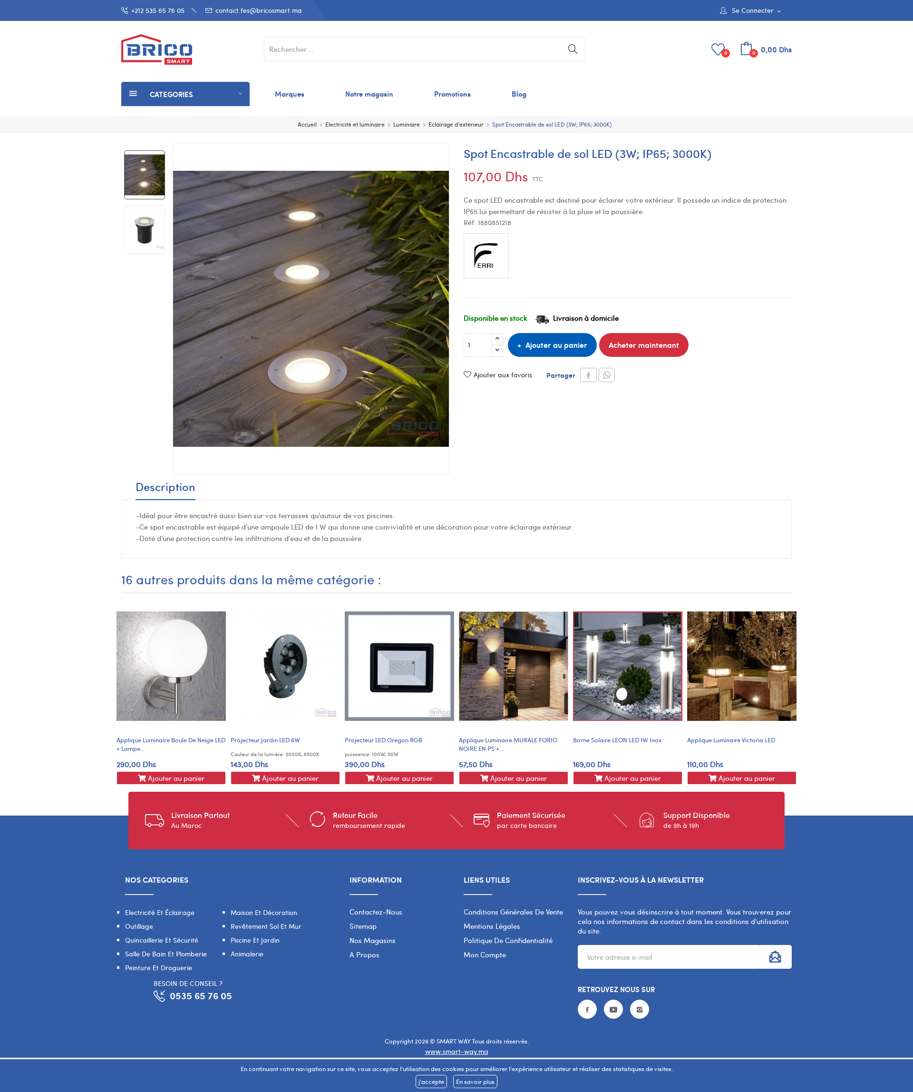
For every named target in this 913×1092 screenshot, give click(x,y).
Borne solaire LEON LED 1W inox (617, 740)
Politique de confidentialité (508, 940)
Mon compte (485, 954)
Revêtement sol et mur (266, 926)
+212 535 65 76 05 (158, 10)
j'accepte (431, 1081)
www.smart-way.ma (456, 1051)
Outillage (139, 926)
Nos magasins (373, 940)
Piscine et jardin (255, 939)
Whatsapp (607, 375)
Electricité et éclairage (159, 912)
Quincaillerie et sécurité (161, 939)
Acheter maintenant (644, 344)
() (726, 52)
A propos (364, 954)
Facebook (587, 1009)
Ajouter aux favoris (503, 374)
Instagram (639, 1009)
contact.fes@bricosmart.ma (258, 10)
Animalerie (247, 953)
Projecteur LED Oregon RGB (383, 740)
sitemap (363, 926)
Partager (588, 375)
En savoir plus (475, 1081)
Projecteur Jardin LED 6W (265, 740)
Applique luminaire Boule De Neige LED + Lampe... (171, 744)
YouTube (613, 1009)
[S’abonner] (775, 957)
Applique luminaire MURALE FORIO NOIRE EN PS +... (508, 744)
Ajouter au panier (556, 344)
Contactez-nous (376, 911)
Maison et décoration (264, 912)
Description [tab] (165, 487)
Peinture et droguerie (158, 967)
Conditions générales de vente (513, 911)
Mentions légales (492, 926)
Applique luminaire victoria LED (731, 740)
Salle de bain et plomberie (166, 953)
